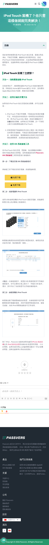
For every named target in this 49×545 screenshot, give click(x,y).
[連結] (25, 398)
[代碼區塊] (22, 398)
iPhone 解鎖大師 (8, 465)
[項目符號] (16, 398)
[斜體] (5, 398)
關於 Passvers (7, 500)
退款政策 (5, 487)
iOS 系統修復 (7, 468)
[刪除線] (10, 398)
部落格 (4, 481)
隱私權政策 (6, 509)
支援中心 (5, 478)
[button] (16, 177)
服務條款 (5, 506)
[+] (30, 398)
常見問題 (5, 484)
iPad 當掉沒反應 (14, 344)
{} (28, 398)
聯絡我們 (5, 503)
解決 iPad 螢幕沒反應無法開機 (31, 468)
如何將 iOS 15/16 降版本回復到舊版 (33, 471)
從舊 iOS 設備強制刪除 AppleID (31, 465)
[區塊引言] (19, 398)
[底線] (8, 398)
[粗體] (2, 398)
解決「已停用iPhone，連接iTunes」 (33, 474)
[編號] (13, 398)
